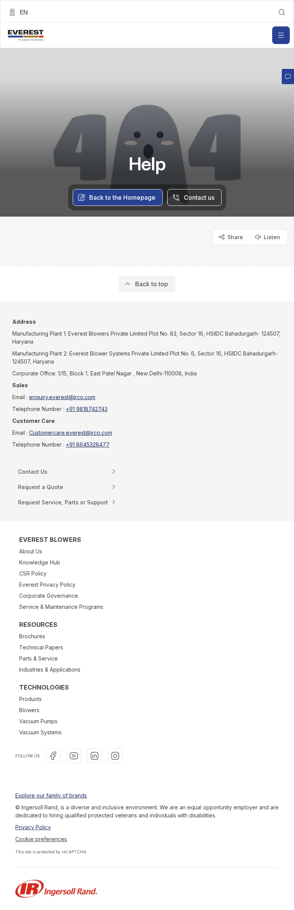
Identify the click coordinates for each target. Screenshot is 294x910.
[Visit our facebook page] (53, 756)
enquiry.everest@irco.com (62, 397)
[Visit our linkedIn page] (94, 756)
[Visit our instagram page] (115, 756)
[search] (282, 12)
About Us (30, 551)
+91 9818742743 (87, 409)
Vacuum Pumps (38, 721)
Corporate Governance (48, 595)
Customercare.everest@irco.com (70, 432)
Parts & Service (38, 658)
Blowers (29, 710)
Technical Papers (41, 647)
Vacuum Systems (40, 732)
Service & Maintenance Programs (61, 606)
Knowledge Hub (39, 562)
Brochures (32, 636)
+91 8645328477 (87, 444)
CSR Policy (33, 573)
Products (30, 699)
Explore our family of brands (51, 795)
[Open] (281, 35)
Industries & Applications (49, 669)
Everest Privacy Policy (47, 584)
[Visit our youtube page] (74, 756)
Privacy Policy (33, 827)
